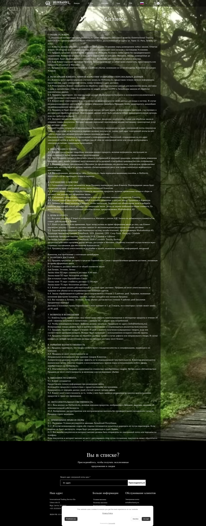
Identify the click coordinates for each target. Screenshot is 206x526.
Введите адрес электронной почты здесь (74, 477)
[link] (157, 3)
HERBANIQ (61, 2)
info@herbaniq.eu (137, 324)
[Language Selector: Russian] (143, 3)
